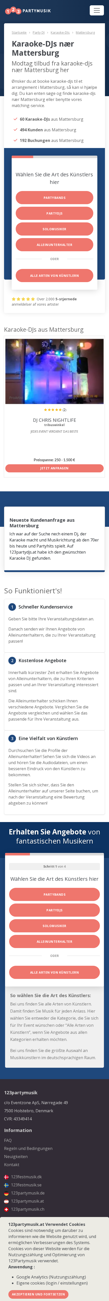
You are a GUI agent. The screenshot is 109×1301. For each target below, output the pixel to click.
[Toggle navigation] (97, 10)
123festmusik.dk (26, 1177)
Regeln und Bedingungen (28, 1148)
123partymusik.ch (27, 1209)
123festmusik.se (26, 1185)
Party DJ (39, 32)
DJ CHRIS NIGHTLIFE (54, 420)
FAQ (8, 1140)
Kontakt (11, 1164)
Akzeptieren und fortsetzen (38, 1294)
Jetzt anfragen (54, 468)
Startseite (19, 32)
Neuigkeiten (16, 1156)
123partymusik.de (27, 1193)
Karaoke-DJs (60, 32)
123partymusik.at (27, 1201)
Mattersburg (85, 32)
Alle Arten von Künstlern (54, 276)
